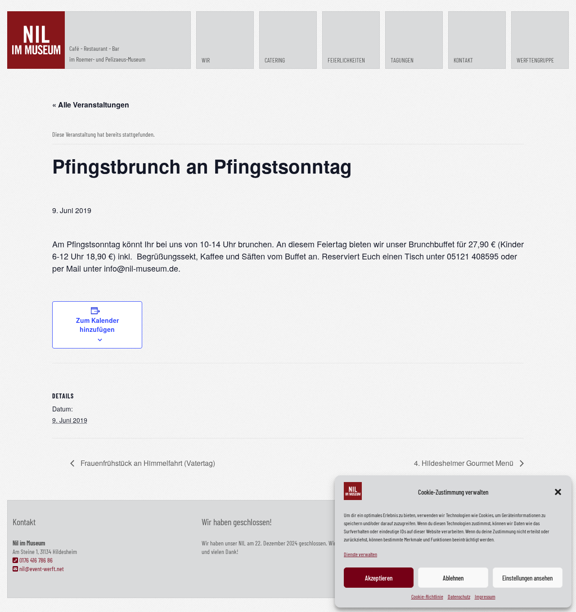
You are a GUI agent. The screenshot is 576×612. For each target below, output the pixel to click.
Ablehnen (453, 578)
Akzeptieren (378, 578)
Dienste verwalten (360, 554)
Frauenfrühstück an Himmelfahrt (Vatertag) (147, 463)
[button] (558, 491)
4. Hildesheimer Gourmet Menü (464, 463)
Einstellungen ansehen (527, 578)
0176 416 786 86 (35, 560)
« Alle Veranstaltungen (90, 104)
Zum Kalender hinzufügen (97, 325)
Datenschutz (459, 596)
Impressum (485, 596)
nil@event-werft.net (41, 568)
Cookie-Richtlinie (427, 596)
